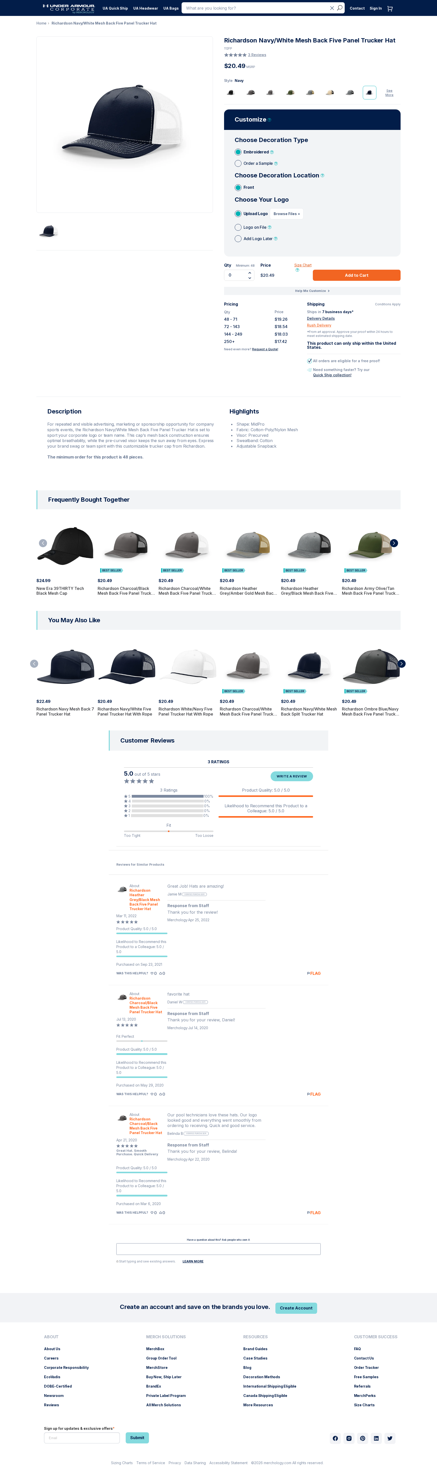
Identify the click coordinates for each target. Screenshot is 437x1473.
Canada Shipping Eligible (267, 1395)
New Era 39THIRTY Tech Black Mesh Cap (60, 591)
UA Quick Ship (115, 8)
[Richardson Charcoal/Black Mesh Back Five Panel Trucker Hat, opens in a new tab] (122, 1003)
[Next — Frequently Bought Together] (394, 543)
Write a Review (292, 776)
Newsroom (56, 1395)
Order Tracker (369, 1367)
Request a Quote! (265, 349)
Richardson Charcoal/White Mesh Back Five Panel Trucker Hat (187, 593)
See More (389, 93)
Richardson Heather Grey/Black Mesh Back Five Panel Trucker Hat (307, 593)
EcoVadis (54, 1377)
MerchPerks (367, 1395)
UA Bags (171, 8)
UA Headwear (145, 8)
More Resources (260, 1405)
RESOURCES (255, 1336)
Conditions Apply (388, 304)
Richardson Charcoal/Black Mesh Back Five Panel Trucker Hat (126, 593)
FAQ (360, 1349)
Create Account (296, 1307)
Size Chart (303, 265)
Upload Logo (256, 213)
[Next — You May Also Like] (402, 664)
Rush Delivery (319, 325)
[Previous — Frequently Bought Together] (43, 543)
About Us (54, 1349)
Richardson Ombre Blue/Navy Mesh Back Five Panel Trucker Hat (371, 713)
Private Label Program (168, 1395)
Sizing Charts (122, 1463)
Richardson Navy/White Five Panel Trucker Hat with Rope (125, 711)
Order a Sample (258, 163)
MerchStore (159, 1367)
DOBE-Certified (60, 1386)
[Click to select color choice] (231, 93)
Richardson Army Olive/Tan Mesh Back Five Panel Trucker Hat (371, 593)
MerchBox (157, 1349)
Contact (357, 8)
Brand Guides (257, 1349)
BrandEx (156, 1386)
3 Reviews (257, 55)
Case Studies (257, 1358)
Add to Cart (356, 275)
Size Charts (367, 1405)
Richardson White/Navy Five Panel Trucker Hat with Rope (186, 711)
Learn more (193, 1261)
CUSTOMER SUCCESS (376, 1336)
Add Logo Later (258, 238)
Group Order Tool (164, 1358)
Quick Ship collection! (332, 375)
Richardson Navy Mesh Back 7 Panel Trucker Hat (65, 711)
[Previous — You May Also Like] (34, 664)
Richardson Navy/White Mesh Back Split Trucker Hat (309, 711)
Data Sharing (195, 1463)
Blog (249, 1367)
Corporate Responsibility (69, 1367)
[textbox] (218, 1249)
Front (249, 187)
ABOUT (51, 1336)
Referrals (365, 1386)
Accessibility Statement (228, 1463)
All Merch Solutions (166, 1405)
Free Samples (369, 1377)
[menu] (115, 6)
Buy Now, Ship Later (166, 1377)
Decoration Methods (264, 1377)
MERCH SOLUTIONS (166, 1336)
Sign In (376, 8)
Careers (54, 1358)
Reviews (54, 1405)
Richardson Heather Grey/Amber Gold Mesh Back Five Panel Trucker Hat (248, 593)
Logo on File (255, 227)
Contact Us (366, 1358)
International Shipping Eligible (272, 1386)
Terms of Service (150, 1463)
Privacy (175, 1463)
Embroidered (256, 151)
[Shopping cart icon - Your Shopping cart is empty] (391, 14)
